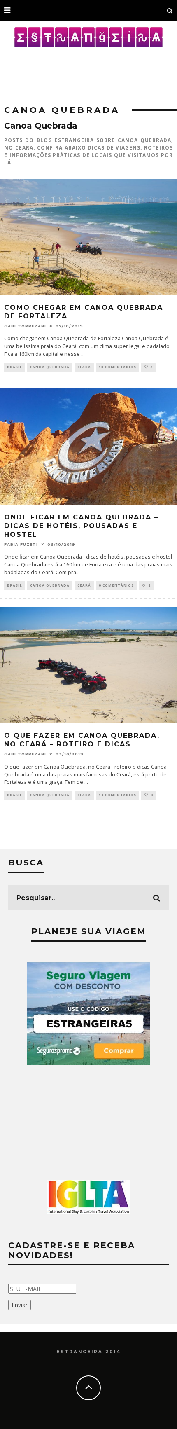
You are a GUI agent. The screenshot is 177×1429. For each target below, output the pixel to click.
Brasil (14, 367)
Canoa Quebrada (50, 367)
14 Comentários (117, 795)
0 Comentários (116, 585)
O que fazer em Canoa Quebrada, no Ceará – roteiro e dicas (82, 740)
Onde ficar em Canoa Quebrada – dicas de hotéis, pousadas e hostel (81, 525)
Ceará (84, 367)
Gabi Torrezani (25, 326)
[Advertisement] (88, 72)
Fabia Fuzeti (21, 544)
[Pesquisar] (170, 10)
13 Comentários (117, 367)
